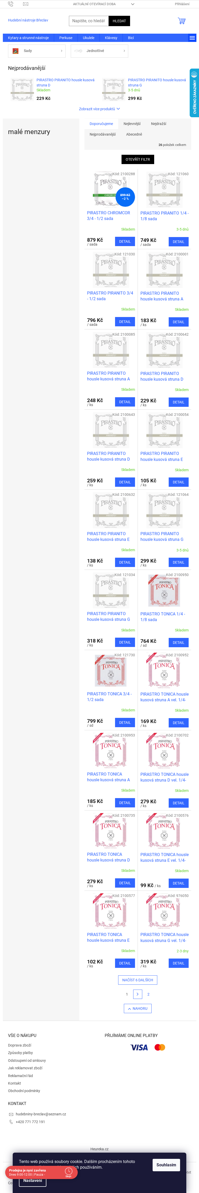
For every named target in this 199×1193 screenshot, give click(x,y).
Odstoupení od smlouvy (27, 1060)
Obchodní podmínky (24, 1091)
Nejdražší (158, 124)
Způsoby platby (20, 1053)
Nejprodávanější (103, 134)
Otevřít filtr (138, 159)
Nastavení (31, 1180)
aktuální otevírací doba (94, 4)
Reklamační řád (20, 1076)
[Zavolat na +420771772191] (15, 4)
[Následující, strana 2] (138, 994)
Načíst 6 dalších (137, 980)
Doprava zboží (19, 1045)
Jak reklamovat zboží (25, 1068)
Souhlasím (164, 1164)
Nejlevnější (132, 124)
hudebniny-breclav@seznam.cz (41, 1114)
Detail (125, 241)
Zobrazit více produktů (97, 109)
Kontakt (14, 1083)
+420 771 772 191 (30, 1122)
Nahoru (140, 1008)
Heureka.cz (99, 1149)
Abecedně (134, 134)
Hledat (119, 21)
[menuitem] (28, 38)
